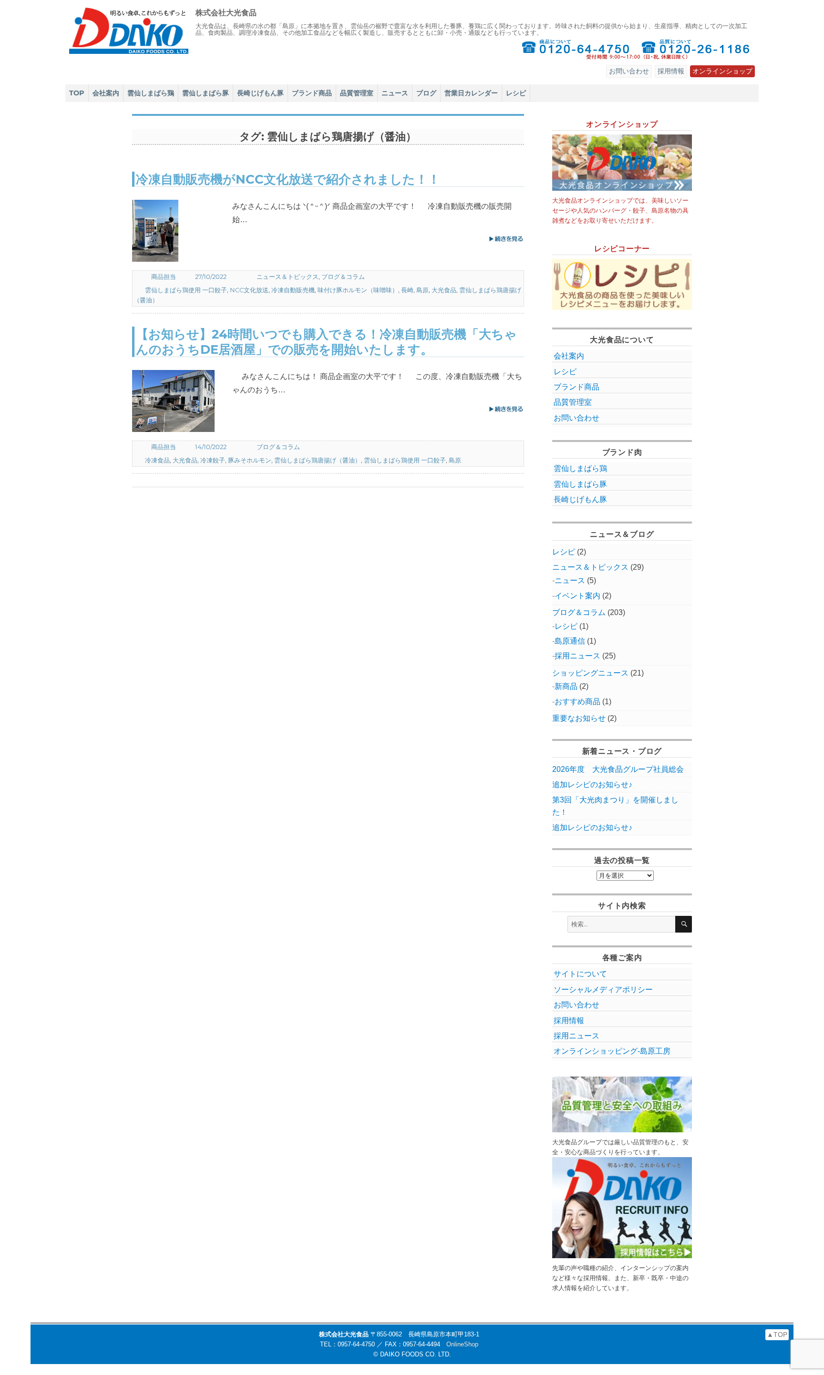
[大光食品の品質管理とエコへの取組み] (622, 1104)
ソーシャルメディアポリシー (603, 989)
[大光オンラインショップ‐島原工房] (622, 162)
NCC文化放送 (249, 290)
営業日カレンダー (471, 93)
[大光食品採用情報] (622, 1207)
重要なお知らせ (579, 718)
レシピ (516, 93)
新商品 (566, 686)
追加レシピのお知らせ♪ (592, 784)
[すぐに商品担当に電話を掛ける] (575, 49)
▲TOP (777, 1334)
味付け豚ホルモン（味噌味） (358, 290)
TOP (76, 93)
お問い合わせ (629, 71)
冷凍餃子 (212, 460)
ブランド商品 (312, 93)
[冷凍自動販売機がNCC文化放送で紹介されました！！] (182, 231)
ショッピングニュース (590, 673)
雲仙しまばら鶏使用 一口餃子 (186, 290)
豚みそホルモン (249, 460)
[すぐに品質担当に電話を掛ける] (696, 49)
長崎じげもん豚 (260, 93)
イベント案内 (577, 596)
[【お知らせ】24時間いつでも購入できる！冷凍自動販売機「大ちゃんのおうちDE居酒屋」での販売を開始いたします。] (182, 401)
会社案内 (106, 93)
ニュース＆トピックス (288, 276)
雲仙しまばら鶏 (150, 93)
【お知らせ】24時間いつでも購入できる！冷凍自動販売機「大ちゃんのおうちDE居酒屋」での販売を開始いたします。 (326, 341)
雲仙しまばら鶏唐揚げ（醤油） (317, 460)
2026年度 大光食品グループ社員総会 (618, 769)
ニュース (394, 93)
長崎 (407, 290)
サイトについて (580, 974)
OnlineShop (462, 1344)
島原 (422, 290)
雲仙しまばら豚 (205, 93)
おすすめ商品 (577, 702)
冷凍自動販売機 (293, 290)
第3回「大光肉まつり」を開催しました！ (615, 806)
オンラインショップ (722, 71)
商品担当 (163, 276)
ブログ (426, 93)
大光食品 (444, 290)
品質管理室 (356, 93)
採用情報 (671, 71)
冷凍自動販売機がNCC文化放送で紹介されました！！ (288, 179)
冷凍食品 (157, 460)
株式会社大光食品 (226, 12)
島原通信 (570, 641)
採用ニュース (577, 656)
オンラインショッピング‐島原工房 (612, 1051)
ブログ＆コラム (343, 276)
